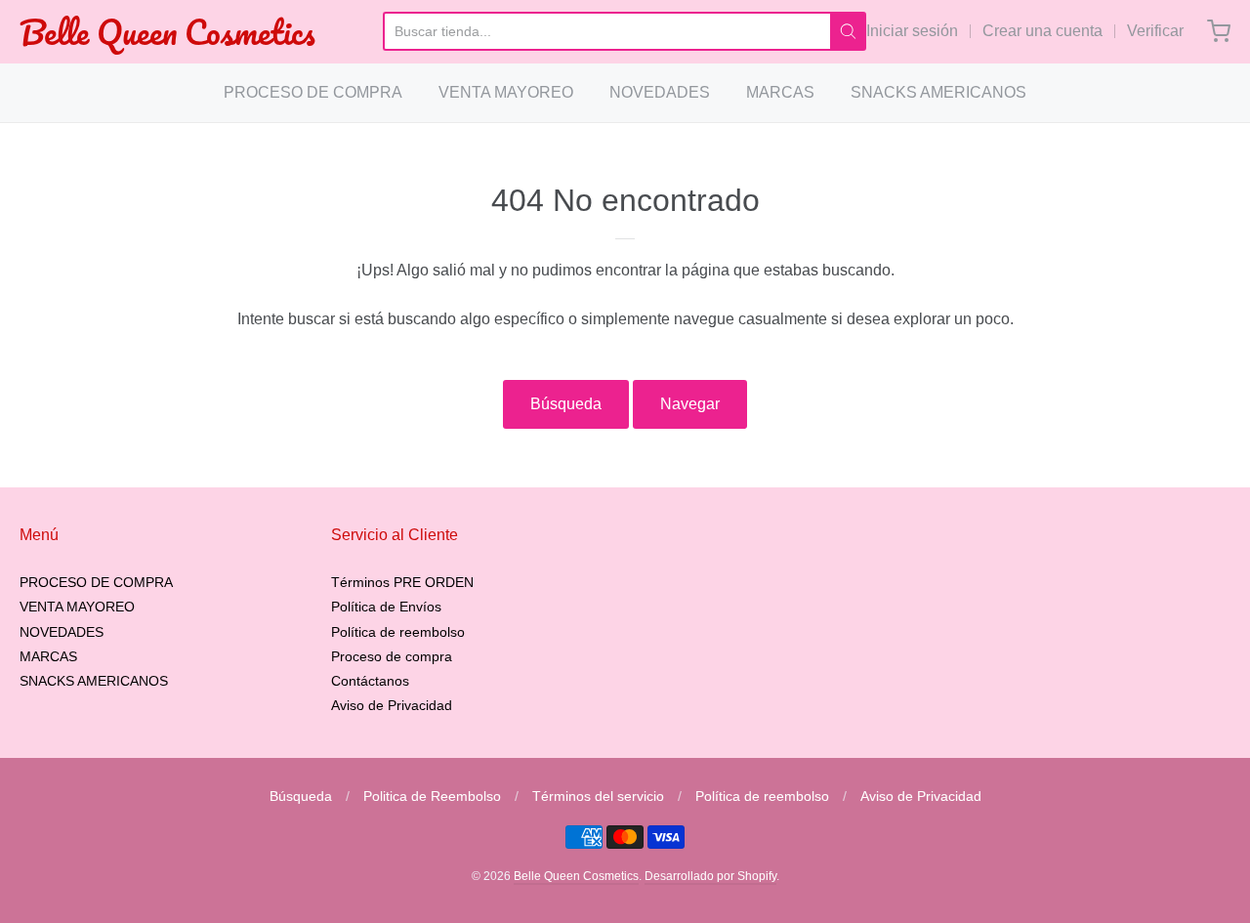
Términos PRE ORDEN (402, 582)
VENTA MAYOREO (505, 92)
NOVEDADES (659, 92)
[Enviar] (848, 31)
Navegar (690, 404)
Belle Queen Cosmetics (167, 32)
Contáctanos (370, 681)
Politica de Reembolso (432, 796)
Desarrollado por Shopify (710, 876)
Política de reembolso (398, 632)
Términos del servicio (598, 796)
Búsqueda (566, 404)
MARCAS (780, 92)
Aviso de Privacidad (391, 705)
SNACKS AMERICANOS (938, 92)
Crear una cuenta (1042, 30)
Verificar (1155, 30)
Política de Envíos (386, 606)
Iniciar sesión (912, 30)
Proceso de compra (391, 656)
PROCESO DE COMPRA (313, 92)
